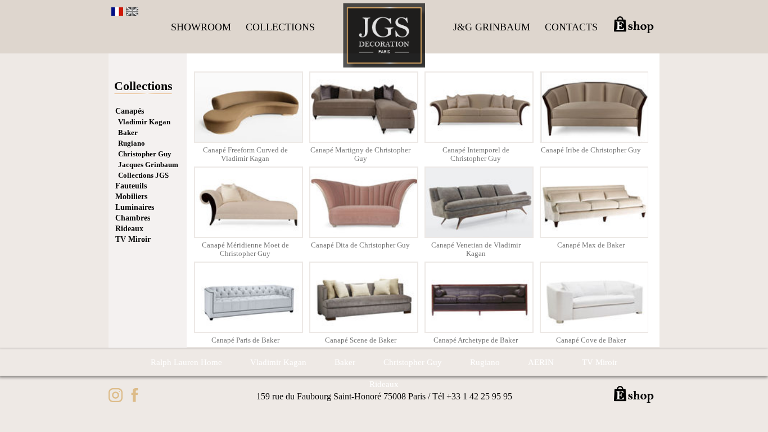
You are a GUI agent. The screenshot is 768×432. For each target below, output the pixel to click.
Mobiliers (131, 196)
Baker (128, 132)
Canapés (129, 111)
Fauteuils (131, 186)
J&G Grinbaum (491, 27)
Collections (280, 27)
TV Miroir (133, 239)
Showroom (201, 27)
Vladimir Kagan (144, 122)
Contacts (571, 27)
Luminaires (134, 207)
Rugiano (131, 143)
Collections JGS (143, 175)
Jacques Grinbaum (148, 164)
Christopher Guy (144, 154)
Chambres (132, 218)
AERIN (541, 362)
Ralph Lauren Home (186, 362)
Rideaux (129, 228)
